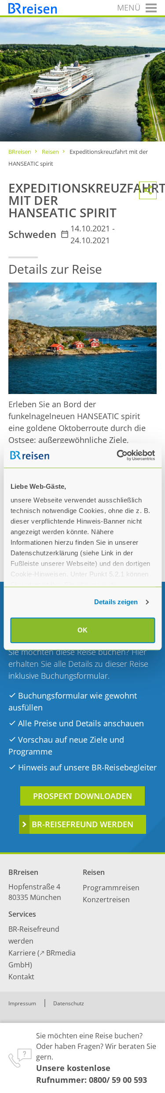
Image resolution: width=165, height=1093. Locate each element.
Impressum (22, 1003)
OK (82, 630)
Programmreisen (111, 887)
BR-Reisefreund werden (82, 824)
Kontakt (21, 976)
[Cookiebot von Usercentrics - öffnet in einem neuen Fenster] (117, 455)
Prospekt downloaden (82, 796)
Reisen (50, 152)
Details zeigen (116, 602)
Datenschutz (68, 1003)
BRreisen (19, 152)
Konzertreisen (106, 899)
